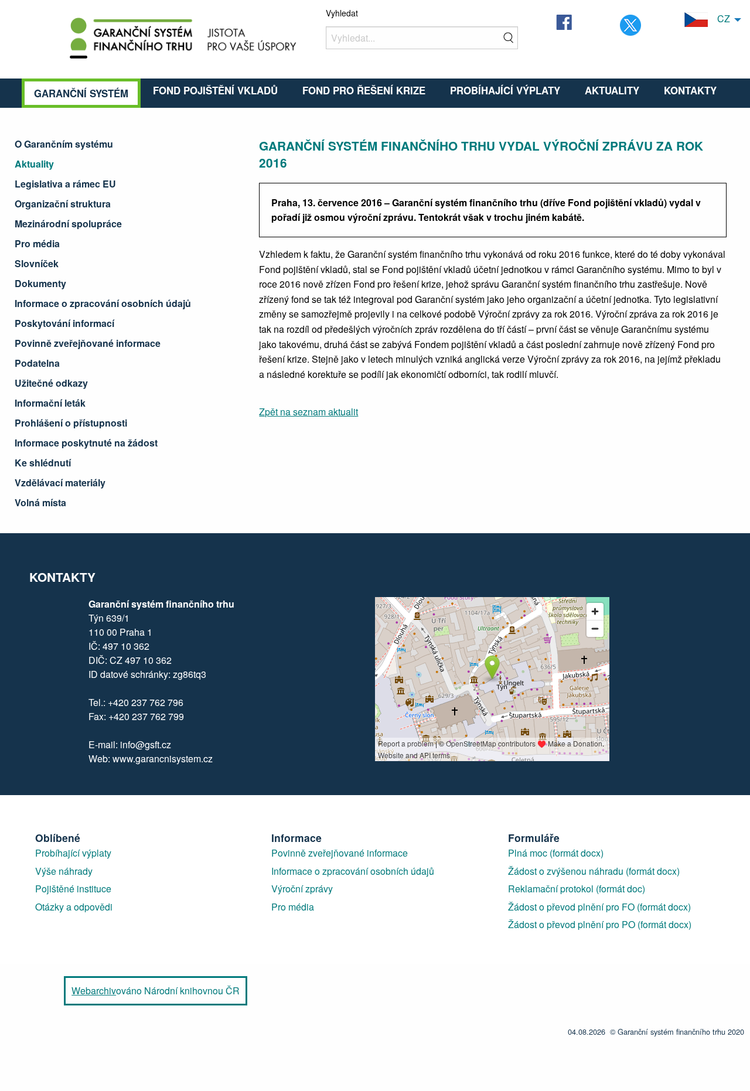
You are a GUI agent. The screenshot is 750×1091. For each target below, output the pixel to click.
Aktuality (612, 90)
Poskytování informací (64, 323)
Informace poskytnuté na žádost (86, 442)
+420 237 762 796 (145, 702)
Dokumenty (40, 283)
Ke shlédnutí (43, 462)
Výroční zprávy (302, 888)
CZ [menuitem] (719, 18)
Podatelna (37, 363)
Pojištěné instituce (73, 888)
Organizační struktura (63, 203)
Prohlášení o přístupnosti (71, 422)
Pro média (37, 243)
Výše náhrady (64, 871)
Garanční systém (81, 93)
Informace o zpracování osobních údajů (103, 303)
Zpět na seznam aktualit (308, 411)
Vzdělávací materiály (60, 482)
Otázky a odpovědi (73, 906)
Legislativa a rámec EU (65, 183)
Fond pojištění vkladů (215, 90)
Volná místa (40, 502)
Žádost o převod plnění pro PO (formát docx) (599, 924)
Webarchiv (93, 990)
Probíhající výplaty (505, 90)
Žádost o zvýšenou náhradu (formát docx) (594, 871)
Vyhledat (342, 13)
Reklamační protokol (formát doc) (576, 888)
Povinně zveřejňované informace (88, 343)
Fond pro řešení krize (363, 90)
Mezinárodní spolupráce (68, 223)
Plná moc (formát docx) (556, 853)
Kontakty (690, 90)
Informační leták (50, 403)
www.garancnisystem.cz (161, 758)
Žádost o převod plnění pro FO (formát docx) (599, 906)
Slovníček (37, 263)
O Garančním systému (64, 144)
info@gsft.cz (145, 744)
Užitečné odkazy (51, 383)
